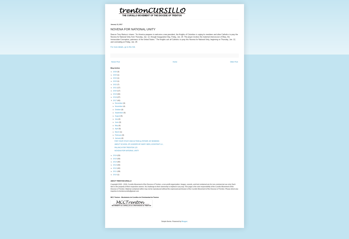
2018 (115, 97)
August (118, 116)
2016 (115, 155)
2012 (115, 168)
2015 (115, 159)
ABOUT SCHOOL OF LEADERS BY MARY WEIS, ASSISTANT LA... (139, 144)
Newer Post (115, 62)
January (118, 138)
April (117, 129)
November (119, 106)
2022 (115, 84)
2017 (115, 100)
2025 (115, 75)
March (117, 132)
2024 (115, 78)
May (116, 126)
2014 (115, 162)
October (118, 110)
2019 (115, 94)
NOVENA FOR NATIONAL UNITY (127, 151)
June (117, 122)
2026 (115, 72)
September (119, 113)
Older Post (234, 62)
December (119, 103)
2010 (115, 175)
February (118, 135)
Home (175, 62)
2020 (115, 91)
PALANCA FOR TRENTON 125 (126, 147)
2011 (115, 171)
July (116, 119)
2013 (115, 165)
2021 (115, 88)
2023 (115, 81)
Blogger (184, 221)
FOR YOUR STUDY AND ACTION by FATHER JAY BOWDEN (137, 141)
